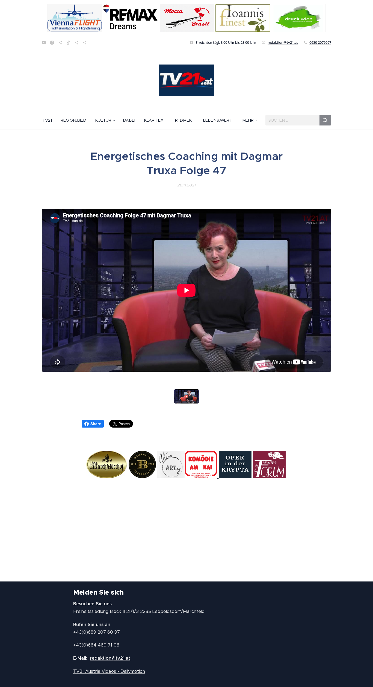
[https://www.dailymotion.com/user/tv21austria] (84, 42)
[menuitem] (49, 120)
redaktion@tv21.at (283, 42)
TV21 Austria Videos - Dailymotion (109, 671)
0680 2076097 (320, 42)
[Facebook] (52, 42)
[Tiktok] (68, 42)
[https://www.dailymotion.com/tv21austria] (60, 42)
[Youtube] (43, 42)
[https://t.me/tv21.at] (76, 42)
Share (95, 424)
